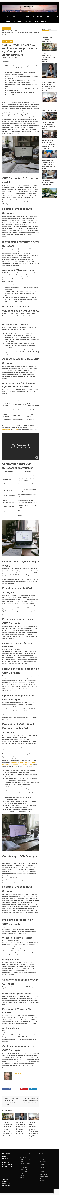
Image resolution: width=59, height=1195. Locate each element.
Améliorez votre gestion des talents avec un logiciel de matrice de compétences (7, 1128)
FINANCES (49, 16)
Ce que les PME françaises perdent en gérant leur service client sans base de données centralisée (33, 1130)
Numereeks (33, 427)
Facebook (7, 1089)
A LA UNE (6, 16)
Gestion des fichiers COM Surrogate (22, 764)
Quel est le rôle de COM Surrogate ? (21, 762)
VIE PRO (43, 21)
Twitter (16, 1089)
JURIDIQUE (17, 21)
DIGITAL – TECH (17, 16)
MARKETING (27, 21)
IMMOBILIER (7, 21)
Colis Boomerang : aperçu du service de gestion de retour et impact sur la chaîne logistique (49, 144)
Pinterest (24, 1089)
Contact (42, 1164)
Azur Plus (15, 429)
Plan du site (43, 1171)
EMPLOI (27, 16)
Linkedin (33, 1089)
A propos (42, 1157)
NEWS (36, 21)
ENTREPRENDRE (38, 16)
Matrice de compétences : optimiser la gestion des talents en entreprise (48, 57)
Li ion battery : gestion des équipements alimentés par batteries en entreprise (30, 1100)
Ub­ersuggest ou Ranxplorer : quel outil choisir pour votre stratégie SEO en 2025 (48, 164)
